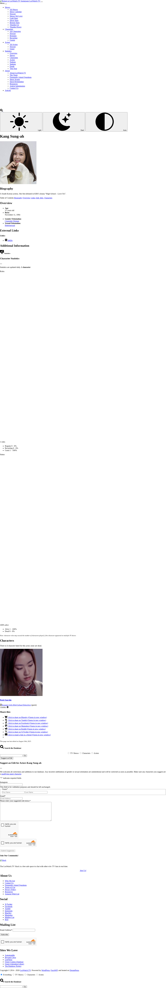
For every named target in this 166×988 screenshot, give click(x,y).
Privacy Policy (10, 890)
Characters (48, 198)
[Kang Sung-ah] (18, 183)
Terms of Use (10, 887)
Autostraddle (10, 955)
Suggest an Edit (6, 758)
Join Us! (83, 870)
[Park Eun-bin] (21, 695)
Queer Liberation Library (14, 964)
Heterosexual (10, 225)
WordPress (45, 970)
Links (33, 198)
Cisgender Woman (12, 221)
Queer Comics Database (14, 962)
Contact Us (9, 883)
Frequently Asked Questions (16, 885)
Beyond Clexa (10, 957)
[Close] (1, 263)
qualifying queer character (11, 774)
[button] (1, 111)
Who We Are (10, 881)
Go (25, 756)
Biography (18, 198)
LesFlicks (8, 960)
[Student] (8, 707)
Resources (9, 892)
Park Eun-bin (5, 700)
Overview (26, 198)
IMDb (10, 240)
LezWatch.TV (25, 970)
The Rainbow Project (13, 966)
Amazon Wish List (12, 894)
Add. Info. (40, 198)
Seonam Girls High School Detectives (16, 705)
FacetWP (54, 970)
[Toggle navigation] (42, 1)
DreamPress (74, 970)
